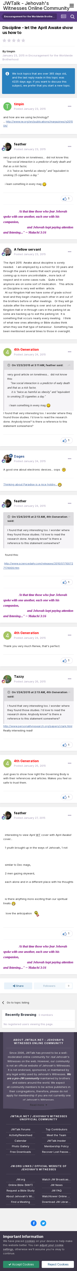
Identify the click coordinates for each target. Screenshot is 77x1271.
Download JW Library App (56, 1201)
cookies (30, 1241)
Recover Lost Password (56, 1151)
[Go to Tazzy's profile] (7, 679)
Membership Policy (56, 1146)
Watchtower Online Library (56, 1196)
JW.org (20, 1179)
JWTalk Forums (20, 1129)
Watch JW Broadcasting (56, 1179)
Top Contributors (56, 1129)
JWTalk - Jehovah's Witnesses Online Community (36, 5)
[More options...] (70, 106)
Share (19, 985)
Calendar (20, 1140)
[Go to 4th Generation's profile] (7, 352)
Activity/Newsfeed (20, 1135)
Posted (30, 108)
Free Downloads (20, 1151)
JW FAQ (57, 1190)
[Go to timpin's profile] (7, 106)
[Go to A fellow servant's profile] (7, 252)
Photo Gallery (20, 1146)
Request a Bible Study (20, 1190)
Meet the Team (56, 1135)
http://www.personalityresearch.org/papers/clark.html (37, 726)
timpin (11, 51)
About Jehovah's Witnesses (20, 1196)
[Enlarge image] (44, 184)
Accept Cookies (22, 1264)
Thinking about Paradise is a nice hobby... (30, 484)
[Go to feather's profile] (7, 147)
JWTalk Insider (56, 1140)
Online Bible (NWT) (20, 1185)
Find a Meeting (20, 1201)
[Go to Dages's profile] (7, 459)
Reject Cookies (58, 1264)
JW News (57, 1185)
